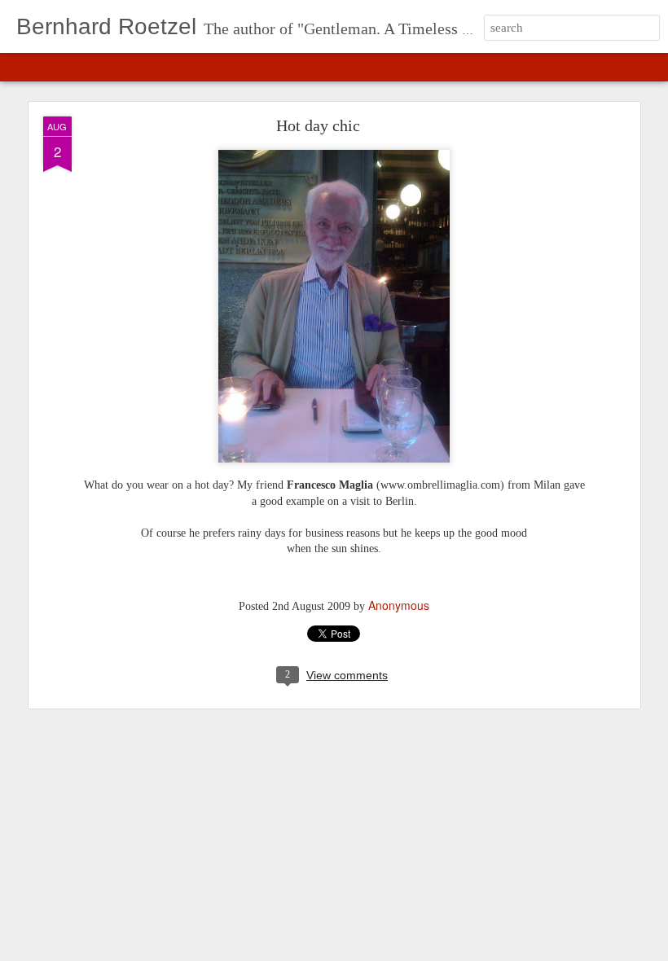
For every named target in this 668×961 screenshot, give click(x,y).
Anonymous (398, 605)
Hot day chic (318, 125)
